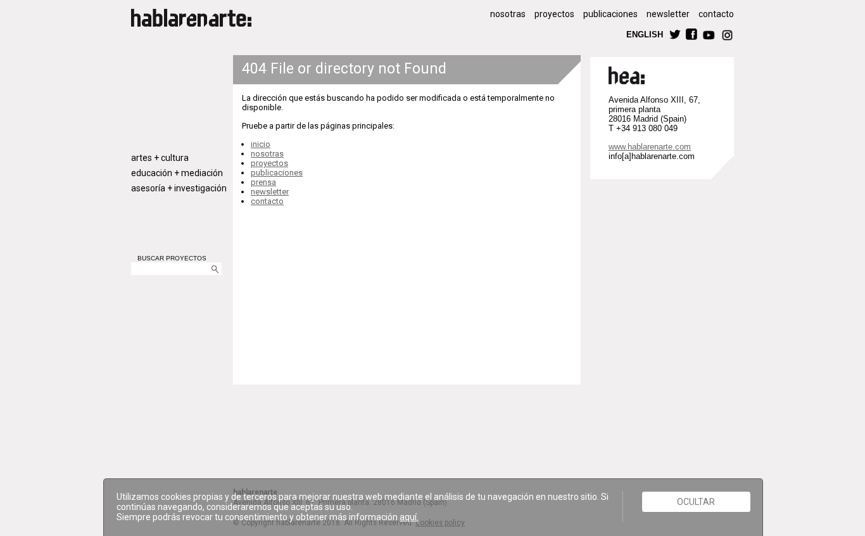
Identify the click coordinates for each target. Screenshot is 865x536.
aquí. (409, 517)
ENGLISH (644, 34)
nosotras (508, 14)
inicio (260, 144)
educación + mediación (177, 173)
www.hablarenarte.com (650, 146)
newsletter (668, 14)
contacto (716, 14)
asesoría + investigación (179, 188)
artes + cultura (160, 158)
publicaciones (610, 14)
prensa (263, 182)
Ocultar (696, 502)
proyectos (554, 14)
